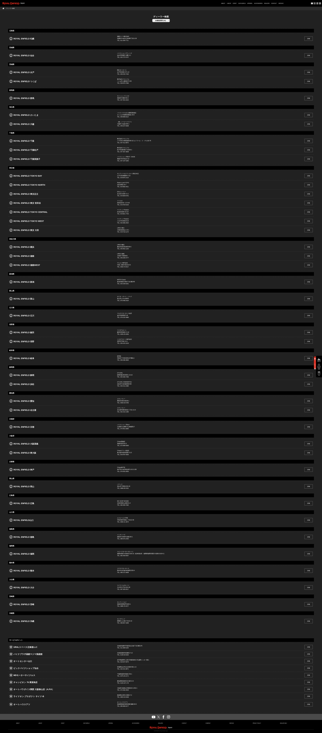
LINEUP (229, 3)
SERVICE (281, 3)
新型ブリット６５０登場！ (315, 362)
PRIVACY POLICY (257, 723)
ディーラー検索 (10, 8)
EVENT (235, 3)
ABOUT (223, 3)
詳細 (308, 38)
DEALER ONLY (283, 723)
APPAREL (249, 3)
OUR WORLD (242, 3)
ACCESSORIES (258, 3)
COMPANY (208, 723)
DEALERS (267, 3)
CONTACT (274, 3)
